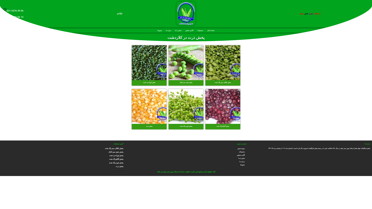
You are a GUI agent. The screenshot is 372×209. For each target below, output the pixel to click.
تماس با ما (178, 30)
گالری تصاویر (189, 30)
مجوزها (160, 30)
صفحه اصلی (211, 30)
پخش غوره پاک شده (116, 163)
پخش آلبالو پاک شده (116, 159)
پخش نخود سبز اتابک (116, 152)
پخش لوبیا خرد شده (116, 155)
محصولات (200, 30)
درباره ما (168, 30)
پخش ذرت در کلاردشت (186, 37)
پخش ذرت (119, 166)
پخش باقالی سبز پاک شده (114, 148)
